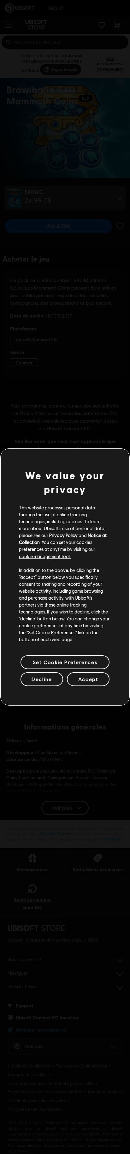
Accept (88, 679)
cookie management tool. (45, 556)
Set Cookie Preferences (65, 662)
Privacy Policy (63, 535)
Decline (42, 679)
